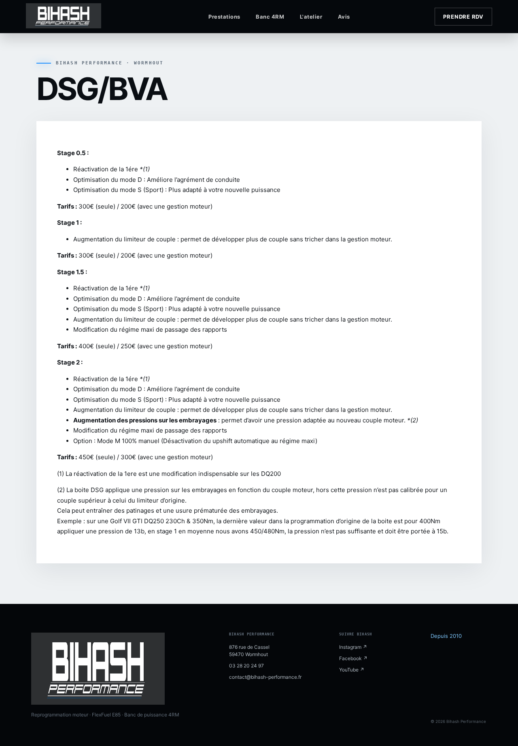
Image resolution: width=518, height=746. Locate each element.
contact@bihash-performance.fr (265, 677)
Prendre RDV (463, 16)
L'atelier (311, 16)
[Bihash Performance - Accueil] (78, 16)
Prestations (224, 16)
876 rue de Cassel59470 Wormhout (249, 650)
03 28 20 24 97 (246, 666)
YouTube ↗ (351, 670)
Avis (344, 16)
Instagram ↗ (353, 647)
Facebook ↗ (353, 658)
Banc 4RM (270, 16)
